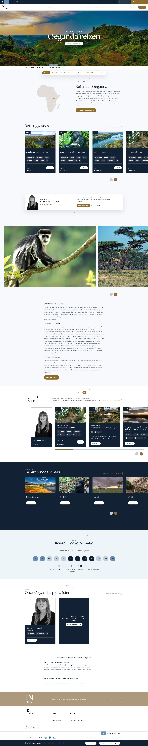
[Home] (2, 2)
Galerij (63, 72)
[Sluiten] (122, 743)
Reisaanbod (55, 72)
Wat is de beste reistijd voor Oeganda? (57, 662)
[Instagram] (26, 727)
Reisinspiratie (71, 72)
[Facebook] (30, 727)
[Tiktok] (37, 727)
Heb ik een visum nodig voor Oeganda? (56, 673)
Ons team (102, 72)
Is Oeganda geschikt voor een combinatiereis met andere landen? (65, 683)
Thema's (80, 72)
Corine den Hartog (39, 440)
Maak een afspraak (48, 743)
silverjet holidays (14, 1)
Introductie (46, 72)
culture (23, 1)
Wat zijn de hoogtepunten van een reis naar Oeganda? (61, 678)
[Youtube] (33, 727)
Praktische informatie (91, 72)
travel (6, 1)
